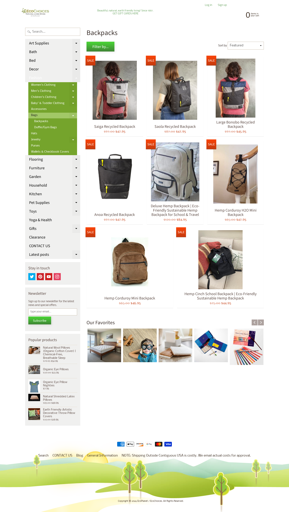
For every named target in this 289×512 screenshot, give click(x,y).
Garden (54, 177)
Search (43, 456)
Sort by (222, 45)
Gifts (54, 229)
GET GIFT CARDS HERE (125, 14)
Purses (35, 145)
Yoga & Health (40, 220)
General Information (102, 456)
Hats (34, 133)
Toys (54, 212)
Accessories (39, 109)
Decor (54, 70)
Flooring (54, 160)
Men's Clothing (54, 92)
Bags (54, 116)
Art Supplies (54, 44)
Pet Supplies (54, 203)
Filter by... (100, 47)
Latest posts (54, 255)
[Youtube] (48, 276)
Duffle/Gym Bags (45, 127)
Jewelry (54, 140)
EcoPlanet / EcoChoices (149, 501)
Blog (79, 456)
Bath (54, 52)
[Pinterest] (40, 276)
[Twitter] (31, 276)
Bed (54, 61)
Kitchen (54, 194)
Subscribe (39, 321)
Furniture (54, 168)
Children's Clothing (54, 98)
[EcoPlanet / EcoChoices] (35, 12)
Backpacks (41, 121)
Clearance (37, 237)
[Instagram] (57, 276)
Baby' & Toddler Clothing (54, 104)
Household (54, 186)
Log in (208, 5)
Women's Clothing (54, 86)
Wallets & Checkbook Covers (50, 151)
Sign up (222, 5)
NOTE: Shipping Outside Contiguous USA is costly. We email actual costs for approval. (186, 456)
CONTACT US (39, 246)
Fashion (54, 78)
